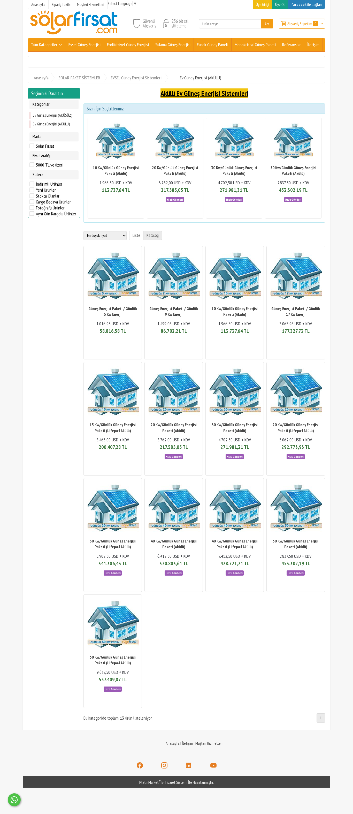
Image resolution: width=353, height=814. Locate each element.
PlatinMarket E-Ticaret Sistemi (163, 782)
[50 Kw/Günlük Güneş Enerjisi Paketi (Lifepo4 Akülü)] (113, 625)
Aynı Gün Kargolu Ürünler (56, 213)
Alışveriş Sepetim (301, 23)
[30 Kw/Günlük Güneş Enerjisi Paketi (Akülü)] (234, 142)
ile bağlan (306, 4)
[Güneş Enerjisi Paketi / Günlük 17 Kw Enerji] (296, 276)
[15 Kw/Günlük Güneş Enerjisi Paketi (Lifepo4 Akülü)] (113, 392)
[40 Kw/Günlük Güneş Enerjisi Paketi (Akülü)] (174, 508)
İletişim (187, 743)
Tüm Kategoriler (44, 45)
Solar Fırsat (45, 146)
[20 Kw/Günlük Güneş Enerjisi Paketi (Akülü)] (175, 142)
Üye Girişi (262, 4)
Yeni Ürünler (46, 190)
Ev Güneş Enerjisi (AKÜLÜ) (51, 123)
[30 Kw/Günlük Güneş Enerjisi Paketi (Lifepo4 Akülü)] (113, 508)
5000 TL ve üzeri (49, 165)
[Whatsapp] (14, 799)
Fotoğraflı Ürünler (50, 207)
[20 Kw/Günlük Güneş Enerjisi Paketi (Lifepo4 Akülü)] (296, 392)
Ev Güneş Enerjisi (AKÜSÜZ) (52, 115)
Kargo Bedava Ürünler (53, 202)
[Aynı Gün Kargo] (175, 199)
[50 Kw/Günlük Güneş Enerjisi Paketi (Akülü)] (293, 142)
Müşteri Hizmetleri (208, 743)
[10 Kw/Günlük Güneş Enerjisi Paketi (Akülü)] (116, 142)
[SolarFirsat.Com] (74, 35)
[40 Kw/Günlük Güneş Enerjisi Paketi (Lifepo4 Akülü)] (235, 508)
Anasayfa (173, 743)
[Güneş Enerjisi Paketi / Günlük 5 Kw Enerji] (113, 276)
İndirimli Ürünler (49, 184)
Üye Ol (280, 4)
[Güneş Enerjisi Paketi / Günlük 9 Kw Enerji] (174, 276)
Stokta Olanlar (47, 196)
